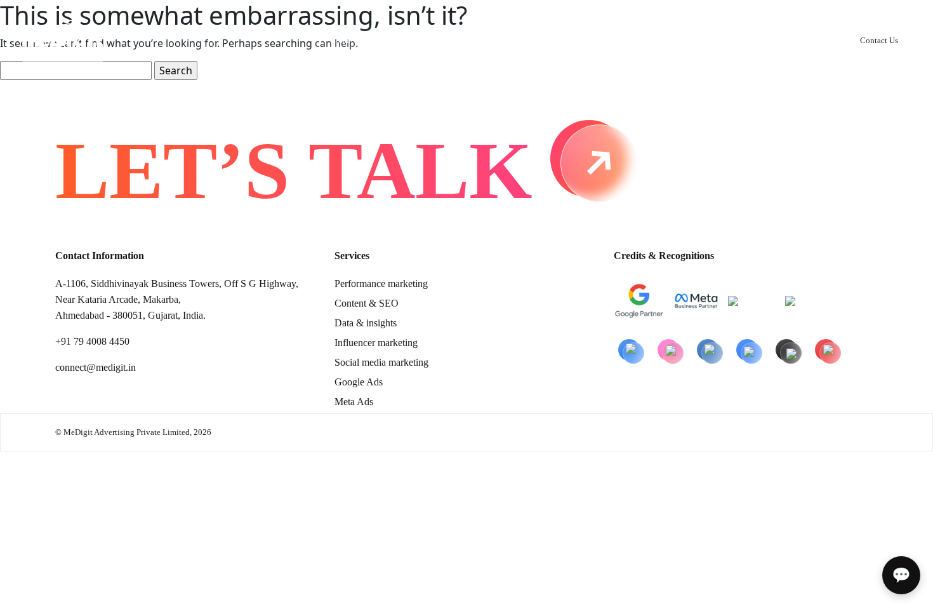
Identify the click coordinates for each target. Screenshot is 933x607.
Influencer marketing (376, 342)
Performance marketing (381, 283)
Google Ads (358, 382)
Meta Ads (353, 401)
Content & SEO (366, 303)
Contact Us (879, 40)
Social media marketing (381, 362)
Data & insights (365, 322)
